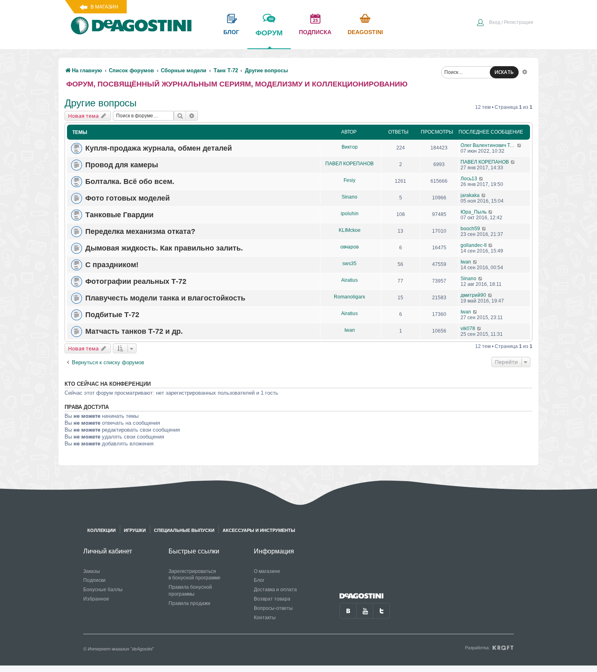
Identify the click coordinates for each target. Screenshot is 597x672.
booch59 (470, 228)
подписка (315, 32)
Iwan (466, 262)
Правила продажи (189, 603)
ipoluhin (350, 213)
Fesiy (349, 180)
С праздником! (111, 265)
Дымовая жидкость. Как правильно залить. (164, 248)
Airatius (349, 280)
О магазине (267, 571)
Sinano (349, 197)
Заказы (91, 571)
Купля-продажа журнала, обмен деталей (158, 148)
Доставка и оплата (275, 589)
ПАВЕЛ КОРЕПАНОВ (349, 163)
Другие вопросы (100, 102)
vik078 (468, 328)
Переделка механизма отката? (140, 231)
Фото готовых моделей (127, 198)
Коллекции (101, 530)
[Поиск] (180, 116)
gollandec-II (474, 245)
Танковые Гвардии (119, 215)
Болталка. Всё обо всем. (129, 181)
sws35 (349, 263)
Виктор (350, 147)
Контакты (265, 617)
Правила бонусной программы (190, 590)
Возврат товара (272, 599)
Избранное (96, 599)
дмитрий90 (473, 295)
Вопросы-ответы (273, 608)
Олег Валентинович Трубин (489, 145)
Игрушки (135, 530)
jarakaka (470, 195)
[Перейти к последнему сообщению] (519, 145)
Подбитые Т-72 (112, 315)
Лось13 (469, 179)
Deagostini (365, 32)
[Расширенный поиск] (524, 71)
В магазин (104, 7)
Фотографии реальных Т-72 (135, 281)
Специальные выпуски (184, 530)
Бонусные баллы (103, 589)
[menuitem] (504, 23)
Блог (259, 580)
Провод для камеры (121, 165)
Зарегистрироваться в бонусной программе (195, 574)
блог (231, 32)
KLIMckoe (350, 230)
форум (269, 33)
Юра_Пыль (474, 212)
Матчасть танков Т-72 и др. (134, 331)
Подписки (94, 580)
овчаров (349, 247)
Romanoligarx (349, 297)
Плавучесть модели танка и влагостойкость (165, 298)
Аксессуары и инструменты (259, 530)
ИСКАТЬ (504, 72)
